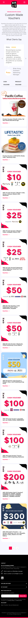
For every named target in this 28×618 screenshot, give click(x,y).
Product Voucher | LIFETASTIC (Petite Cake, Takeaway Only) (14, 156)
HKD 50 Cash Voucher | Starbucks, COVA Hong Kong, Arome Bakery (13, 344)
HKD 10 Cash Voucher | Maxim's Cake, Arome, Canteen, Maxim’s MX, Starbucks (14, 194)
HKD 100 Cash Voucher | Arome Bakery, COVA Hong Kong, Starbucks (13, 456)
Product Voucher (18, 83)
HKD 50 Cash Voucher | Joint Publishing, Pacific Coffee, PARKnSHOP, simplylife (11, 307)
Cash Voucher (6, 83)
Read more (5, 123)
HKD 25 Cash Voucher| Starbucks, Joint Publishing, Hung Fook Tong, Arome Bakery (13, 269)
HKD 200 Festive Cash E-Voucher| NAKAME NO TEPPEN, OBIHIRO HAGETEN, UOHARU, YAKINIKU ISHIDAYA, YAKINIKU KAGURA (13, 494)
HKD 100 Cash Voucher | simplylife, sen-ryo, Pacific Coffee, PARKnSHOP (13, 419)
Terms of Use (19, 600)
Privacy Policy (11, 600)
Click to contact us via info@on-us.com (13, 573)
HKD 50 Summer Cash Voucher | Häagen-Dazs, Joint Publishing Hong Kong (13, 382)
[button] (2, 58)
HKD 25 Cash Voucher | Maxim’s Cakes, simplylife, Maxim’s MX (12, 231)
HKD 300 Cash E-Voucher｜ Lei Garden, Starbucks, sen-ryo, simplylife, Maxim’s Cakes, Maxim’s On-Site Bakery (14, 534)
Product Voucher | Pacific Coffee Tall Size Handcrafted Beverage (13, 119)
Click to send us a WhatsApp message (13, 571)
